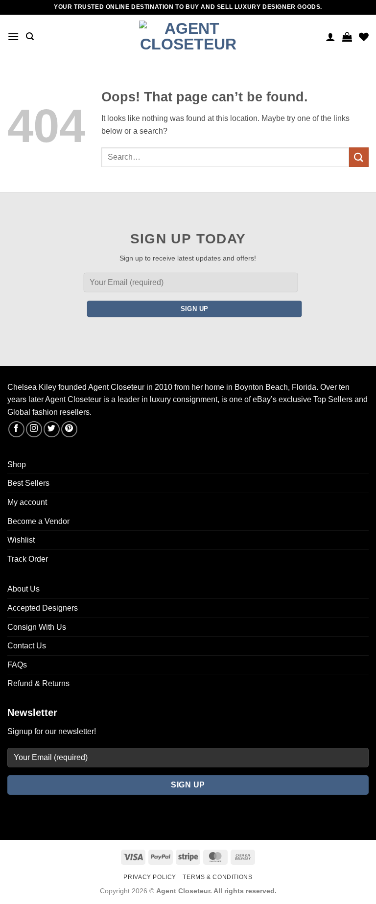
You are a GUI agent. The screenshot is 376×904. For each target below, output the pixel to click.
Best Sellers (28, 483)
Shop (16, 464)
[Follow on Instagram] (34, 429)
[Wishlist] (364, 37)
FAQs (17, 665)
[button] (13, 36)
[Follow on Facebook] (16, 429)
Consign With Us (36, 627)
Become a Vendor (38, 521)
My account (27, 502)
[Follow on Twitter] (52, 429)
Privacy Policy (149, 877)
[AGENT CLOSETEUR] (188, 37)
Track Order (27, 559)
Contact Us (26, 646)
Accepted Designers (42, 608)
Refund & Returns (38, 683)
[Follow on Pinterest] (69, 429)
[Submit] (359, 157)
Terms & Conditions (217, 877)
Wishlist (21, 540)
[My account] (330, 37)
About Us (23, 589)
